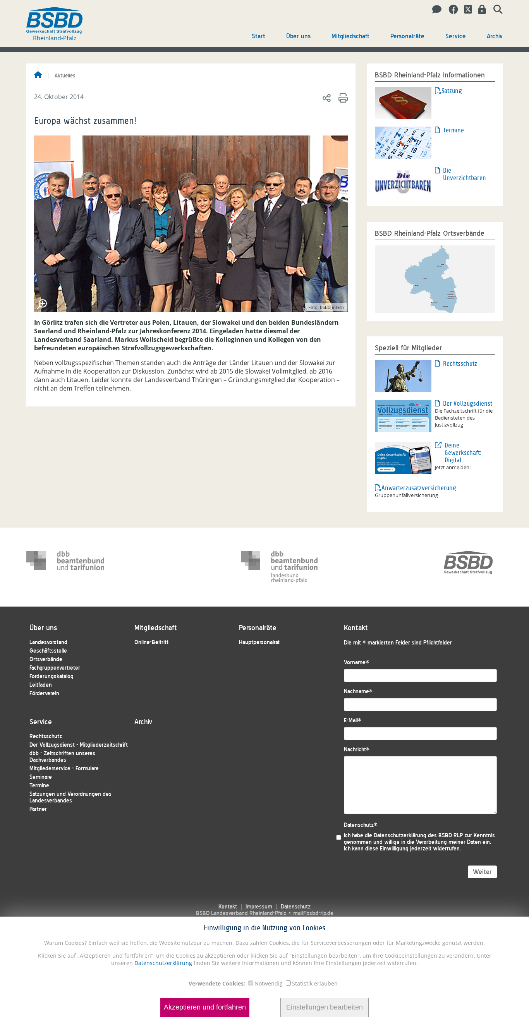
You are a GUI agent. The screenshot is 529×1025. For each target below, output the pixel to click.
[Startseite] (38, 75)
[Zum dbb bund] (65, 567)
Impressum (259, 906)
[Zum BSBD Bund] (468, 567)
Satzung (451, 90)
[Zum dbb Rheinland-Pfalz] (280, 567)
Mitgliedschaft (350, 36)
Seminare (40, 777)
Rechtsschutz (460, 363)
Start (258, 36)
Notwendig (268, 983)
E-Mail (352, 720)
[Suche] (495, 10)
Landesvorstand (48, 642)
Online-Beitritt (151, 642)
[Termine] (403, 142)
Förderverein (44, 693)
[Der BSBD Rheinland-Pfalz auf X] (465, 10)
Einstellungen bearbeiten (324, 1007)
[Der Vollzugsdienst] (403, 415)
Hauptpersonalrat (259, 642)
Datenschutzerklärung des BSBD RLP (418, 835)
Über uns (298, 36)
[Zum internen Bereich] (480, 10)
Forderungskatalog (51, 676)
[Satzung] (403, 102)
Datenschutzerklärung (162, 963)
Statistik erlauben (315, 983)
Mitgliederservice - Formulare (64, 768)
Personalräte (407, 36)
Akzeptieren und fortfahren (205, 1007)
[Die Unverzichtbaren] (403, 182)
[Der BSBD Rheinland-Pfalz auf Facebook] (450, 10)
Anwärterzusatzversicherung (408, 488)
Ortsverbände (45, 659)
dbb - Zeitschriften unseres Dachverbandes (62, 756)
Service (455, 36)
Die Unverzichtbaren (464, 174)
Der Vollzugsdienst (467, 403)
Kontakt (227, 906)
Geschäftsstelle (48, 651)
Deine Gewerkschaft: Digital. (463, 453)
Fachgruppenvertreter (54, 668)
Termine (453, 130)
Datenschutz (360, 825)
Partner (38, 809)
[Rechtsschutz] (403, 375)
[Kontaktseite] (434, 10)
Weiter (482, 872)
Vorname (356, 662)
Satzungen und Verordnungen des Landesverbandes (70, 797)
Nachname (358, 691)
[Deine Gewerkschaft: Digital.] (403, 457)
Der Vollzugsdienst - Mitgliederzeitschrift (78, 745)
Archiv (495, 36)
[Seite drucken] (342, 98)
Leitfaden (40, 685)
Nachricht (356, 749)
